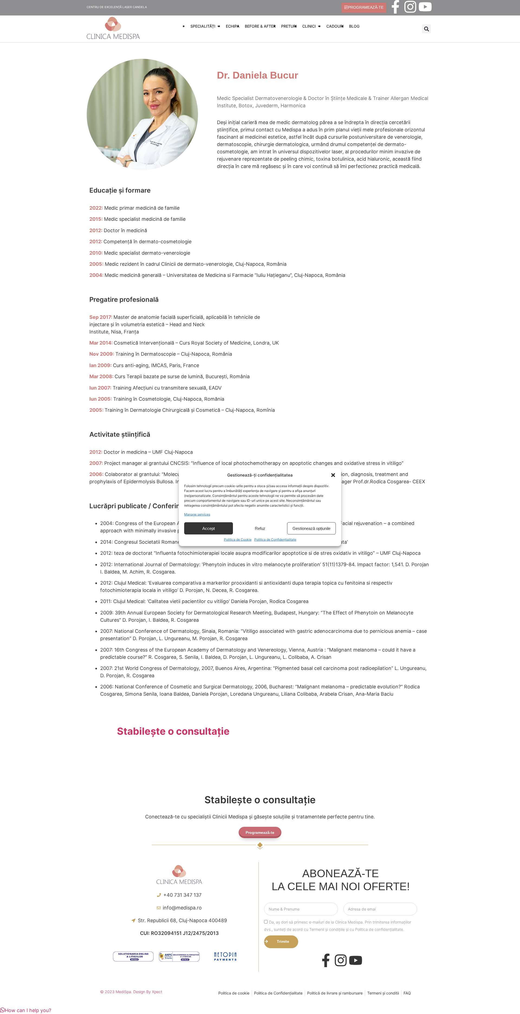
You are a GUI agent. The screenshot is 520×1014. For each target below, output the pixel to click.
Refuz (260, 528)
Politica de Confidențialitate (275, 539)
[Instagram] (410, 7)
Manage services (197, 514)
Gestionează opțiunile (311, 528)
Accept (208, 528)
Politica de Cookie (238, 539)
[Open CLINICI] (319, 26)
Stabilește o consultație (173, 731)
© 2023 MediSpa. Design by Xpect (131, 991)
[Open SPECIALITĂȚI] (218, 26)
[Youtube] (425, 7)
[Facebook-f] (395, 7)
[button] (333, 475)
